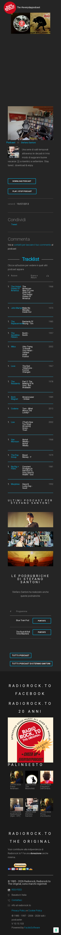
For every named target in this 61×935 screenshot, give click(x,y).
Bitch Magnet (14, 398)
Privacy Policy (19, 910)
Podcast (10, 142)
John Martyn (16, 308)
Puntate (42, 621)
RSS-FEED (17, 889)
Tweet (14, 224)
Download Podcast (21, 181)
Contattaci (17, 900)
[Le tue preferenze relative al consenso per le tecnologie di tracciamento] (56, 930)
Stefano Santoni (28, 142)
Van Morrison (15, 440)
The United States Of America (16, 288)
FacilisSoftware (32, 927)
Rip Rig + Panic (15, 468)
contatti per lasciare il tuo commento (32, 244)
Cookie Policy (35, 910)
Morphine (15, 484)
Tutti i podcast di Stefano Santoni (31, 664)
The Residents (15, 382)
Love (13, 366)
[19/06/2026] (30, 539)
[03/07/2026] (30, 519)
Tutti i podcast (20, 655)
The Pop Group (15, 456)
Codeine (14, 408)
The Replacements (17, 322)
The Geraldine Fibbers (15, 335)
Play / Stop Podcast (22, 191)
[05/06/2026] (30, 558)
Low (13, 422)
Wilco (13, 346)
